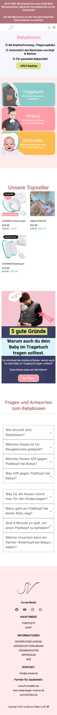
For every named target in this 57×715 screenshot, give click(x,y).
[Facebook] (17, 610)
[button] (53, 27)
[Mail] (40, 610)
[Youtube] (25, 610)
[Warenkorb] (48, 27)
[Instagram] (32, 610)
